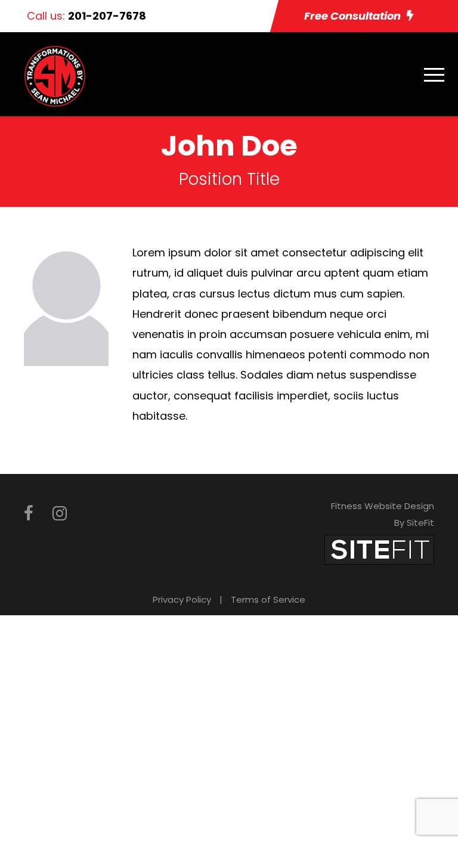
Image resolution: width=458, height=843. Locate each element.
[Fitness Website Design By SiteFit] (379, 549)
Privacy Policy (182, 599)
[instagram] (59, 513)
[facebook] (28, 513)
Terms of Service (268, 599)
